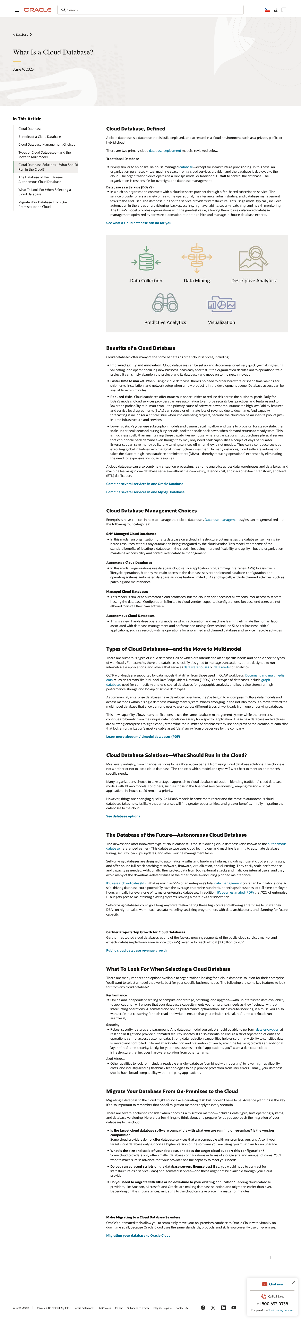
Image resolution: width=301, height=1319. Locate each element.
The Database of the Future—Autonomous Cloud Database (40, 179)
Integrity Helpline (162, 1308)
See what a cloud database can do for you (138, 223)
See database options (123, 816)
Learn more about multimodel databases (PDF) (143, 736)
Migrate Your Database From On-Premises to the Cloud (42, 204)
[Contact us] (283, 9)
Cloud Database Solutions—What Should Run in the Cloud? (48, 166)
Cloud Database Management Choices (46, 144)
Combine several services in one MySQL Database (145, 492)
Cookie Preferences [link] (84, 1308)
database (186, 167)
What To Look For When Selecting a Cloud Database (44, 191)
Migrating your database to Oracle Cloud (138, 1235)
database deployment (165, 150)
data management (228, 883)
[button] (17, 9)
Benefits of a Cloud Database (39, 136)
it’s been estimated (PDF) (235, 892)
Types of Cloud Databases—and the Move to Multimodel (44, 154)
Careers (119, 1308)
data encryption (267, 1029)
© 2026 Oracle (21, 1307)
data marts (222, 667)
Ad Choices (104, 1308)
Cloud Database (30, 128)
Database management (222, 519)
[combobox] (150, 10)
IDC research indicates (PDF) (127, 883)
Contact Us (182, 1308)
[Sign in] (275, 9)
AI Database (20, 34)
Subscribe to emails (138, 1308)
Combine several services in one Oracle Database (144, 484)
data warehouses (196, 667)
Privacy (41, 1308)
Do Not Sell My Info (58, 1308)
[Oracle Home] (37, 9)
